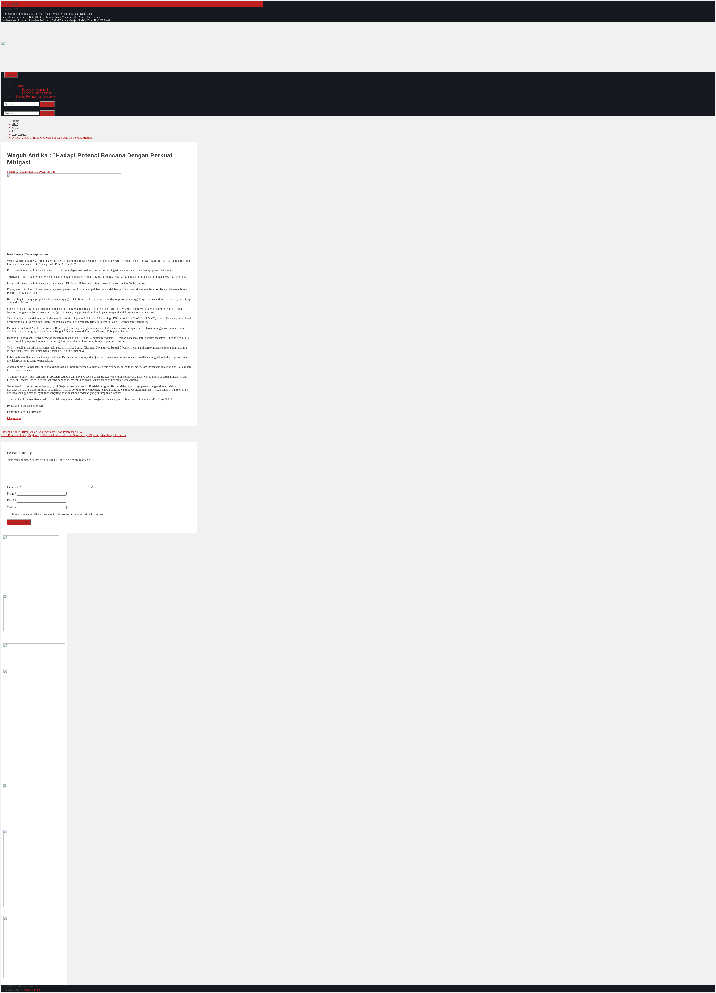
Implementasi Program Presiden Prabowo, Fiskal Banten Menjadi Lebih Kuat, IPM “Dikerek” (56, 20)
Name (11, 493)
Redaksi (50, 171)
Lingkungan (14, 418)
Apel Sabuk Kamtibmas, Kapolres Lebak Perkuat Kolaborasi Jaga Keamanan (47, 13)
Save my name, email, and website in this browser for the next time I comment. (58, 514)
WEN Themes (31, 989)
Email (11, 500)
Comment (14, 487)
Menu (11, 74)
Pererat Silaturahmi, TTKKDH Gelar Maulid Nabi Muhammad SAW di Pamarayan (50, 17)
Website (11, 507)
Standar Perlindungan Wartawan (35, 96)
